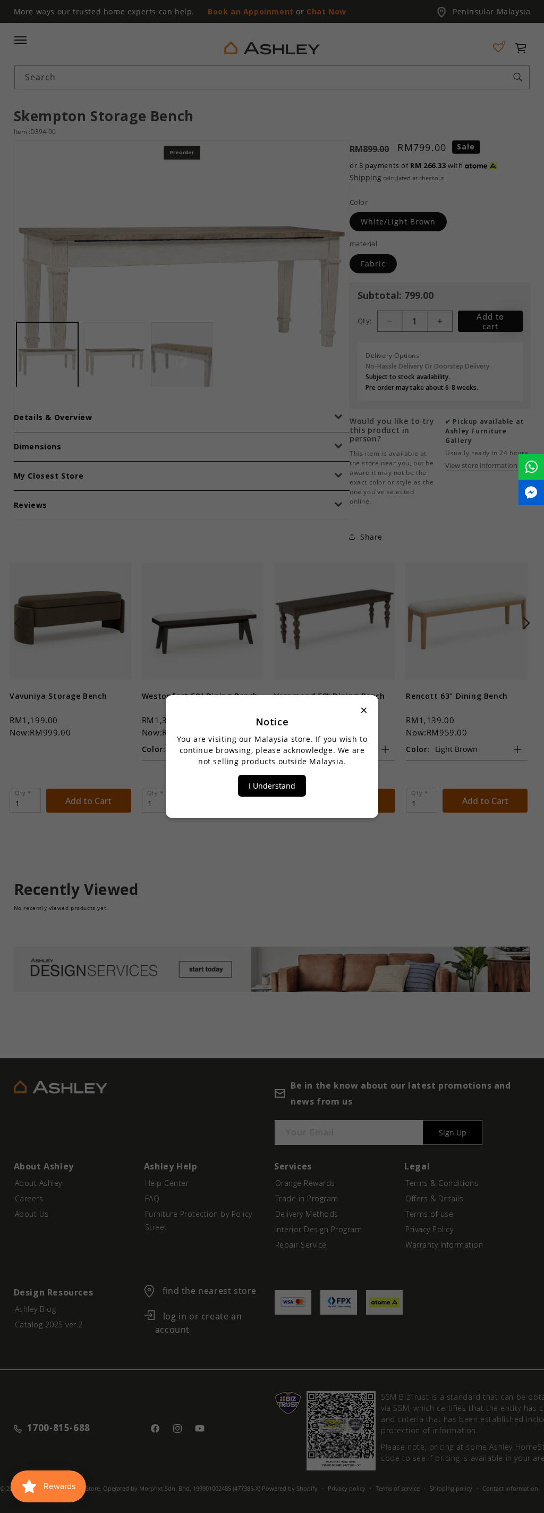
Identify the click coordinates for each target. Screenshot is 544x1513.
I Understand (272, 786)
